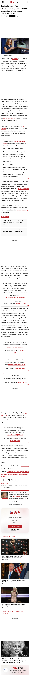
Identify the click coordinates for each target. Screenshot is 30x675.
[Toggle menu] (2, 2)
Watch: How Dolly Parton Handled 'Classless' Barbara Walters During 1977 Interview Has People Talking (14, 660)
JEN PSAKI (3, 485)
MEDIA (16, 485)
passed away (25, 466)
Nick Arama (4, 607)
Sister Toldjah (4, 16)
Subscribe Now (15, 529)
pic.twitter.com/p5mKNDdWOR (15, 297)
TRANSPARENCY (6, 487)
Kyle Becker (5, 559)
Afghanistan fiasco (9, 118)
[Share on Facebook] (8, 480)
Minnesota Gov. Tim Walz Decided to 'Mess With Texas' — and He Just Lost (13, 581)
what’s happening (22, 210)
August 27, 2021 (21, 303)
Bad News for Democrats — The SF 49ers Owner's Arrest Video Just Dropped (13, 557)
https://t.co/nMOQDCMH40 (15, 435)
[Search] (27, 2)
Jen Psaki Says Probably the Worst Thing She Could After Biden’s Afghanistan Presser (15, 474)
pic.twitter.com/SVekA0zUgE (16, 364)
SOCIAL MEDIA (23, 485)
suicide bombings (23, 188)
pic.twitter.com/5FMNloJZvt (15, 347)
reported (15, 58)
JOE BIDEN (10, 485)
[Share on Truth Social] (5, 480)
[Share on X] (2, 480)
